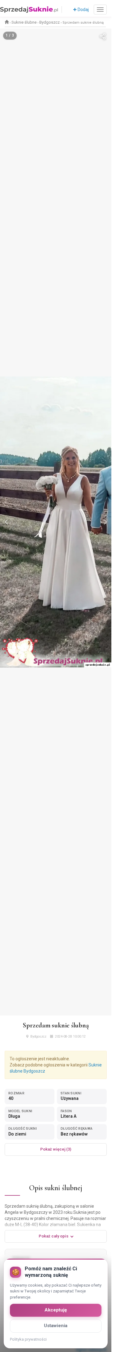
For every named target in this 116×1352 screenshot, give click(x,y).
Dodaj (83, 9)
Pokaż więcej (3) (55, 1149)
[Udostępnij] (102, 37)
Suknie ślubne (24, 22)
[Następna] (105, 522)
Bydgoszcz (49, 22)
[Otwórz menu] (100, 9)
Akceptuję (56, 1310)
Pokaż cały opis (53, 1236)
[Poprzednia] (7, 522)
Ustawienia (55, 1325)
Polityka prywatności (28, 1339)
